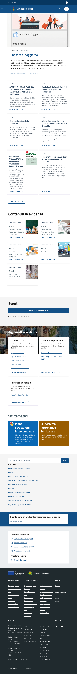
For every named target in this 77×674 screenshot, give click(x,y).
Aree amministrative (14, 589)
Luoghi (57, 598)
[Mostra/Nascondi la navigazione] (2, 8)
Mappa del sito (12, 668)
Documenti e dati (13, 607)
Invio (64, 460)
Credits (28, 668)
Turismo (42, 610)
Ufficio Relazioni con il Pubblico (14, 649)
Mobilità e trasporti (46, 595)
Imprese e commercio (46, 592)
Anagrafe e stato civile (29, 593)
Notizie (57, 586)
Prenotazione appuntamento (28, 630)
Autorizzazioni (28, 601)
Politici (10, 598)
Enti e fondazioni (13, 595)
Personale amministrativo (13, 602)
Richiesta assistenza (30, 641)
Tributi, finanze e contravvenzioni (45, 605)
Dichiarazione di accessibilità (44, 651)
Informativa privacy (46, 641)
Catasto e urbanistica (30, 604)
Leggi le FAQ (28, 626)
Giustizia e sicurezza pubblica (46, 587)
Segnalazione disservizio (28, 636)
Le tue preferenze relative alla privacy (45, 657)
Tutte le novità (16, 201)
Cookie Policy (44, 644)
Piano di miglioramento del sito (45, 635)
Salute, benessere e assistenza (46, 599)
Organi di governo (13, 586)
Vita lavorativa (44, 613)
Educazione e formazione (28, 614)
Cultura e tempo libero (29, 608)
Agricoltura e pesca (30, 586)
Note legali (43, 647)
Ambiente (27, 589)
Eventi (57, 601)
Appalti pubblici (28, 598)
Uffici (9, 592)
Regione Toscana (13, 2)
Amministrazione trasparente (45, 627)
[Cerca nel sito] (66, 9)
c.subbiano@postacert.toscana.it (18, 659)
